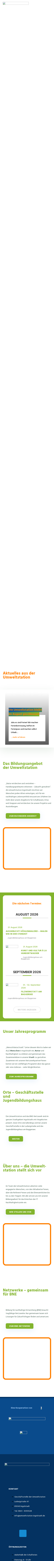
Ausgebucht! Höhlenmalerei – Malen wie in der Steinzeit (26, 933)
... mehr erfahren (18, 737)
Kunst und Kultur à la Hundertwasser (34, 952)
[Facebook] (12, 1533)
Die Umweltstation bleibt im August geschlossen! (25, 712)
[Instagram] (22, 1533)
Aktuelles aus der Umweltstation (19, 675)
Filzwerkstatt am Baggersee (31, 993)
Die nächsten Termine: (27, 903)
